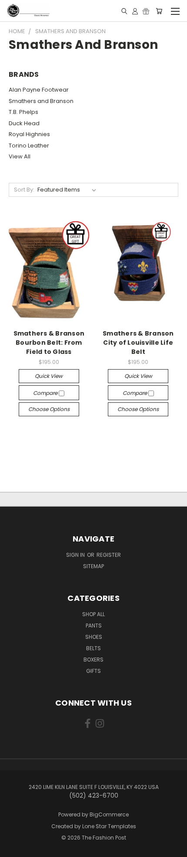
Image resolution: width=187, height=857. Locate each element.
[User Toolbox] (135, 11)
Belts (93, 648)
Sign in (76, 555)
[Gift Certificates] (145, 11)
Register (109, 555)
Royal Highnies (29, 134)
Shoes (93, 637)
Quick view (49, 376)
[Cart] (159, 11)
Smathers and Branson (41, 101)
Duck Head (24, 123)
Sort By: (24, 189)
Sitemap (93, 566)
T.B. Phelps (23, 112)
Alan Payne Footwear (39, 90)
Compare (46, 393)
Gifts (93, 671)
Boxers (93, 659)
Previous (13, 848)
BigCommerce (109, 814)
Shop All (93, 614)
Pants (94, 625)
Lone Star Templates (109, 826)
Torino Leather (29, 145)
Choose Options (49, 409)
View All (19, 156)
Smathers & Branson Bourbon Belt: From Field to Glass (49, 342)
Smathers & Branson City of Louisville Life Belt (138, 342)
